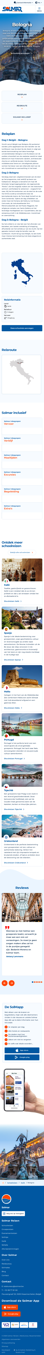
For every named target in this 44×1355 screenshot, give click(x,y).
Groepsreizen (7, 1229)
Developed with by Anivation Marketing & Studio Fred (18, 1351)
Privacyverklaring (8, 1343)
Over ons (6, 1260)
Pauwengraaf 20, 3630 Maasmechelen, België (21, 1294)
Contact (5, 1275)
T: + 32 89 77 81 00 (9, 1290)
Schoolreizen (12, 1183)
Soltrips (5, 1237)
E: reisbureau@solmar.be (13, 1286)
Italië (23, 1183)
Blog (4, 1271)
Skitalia (5, 1245)
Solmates (6, 1267)
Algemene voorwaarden (11, 1339)
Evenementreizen (9, 1233)
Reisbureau (7, 1264)
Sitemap (5, 1346)
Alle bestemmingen (10, 1249)
